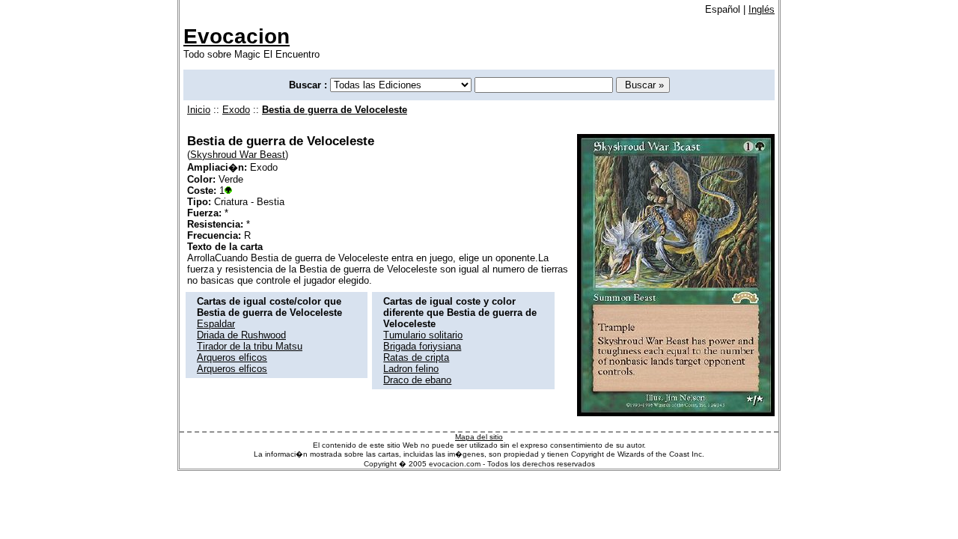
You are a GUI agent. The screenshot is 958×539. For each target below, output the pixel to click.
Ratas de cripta (416, 357)
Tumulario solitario (423, 335)
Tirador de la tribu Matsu (249, 346)
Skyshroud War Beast (237, 154)
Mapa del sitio (479, 437)
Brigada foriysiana (422, 346)
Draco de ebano (417, 380)
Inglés (761, 9)
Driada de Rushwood (241, 335)
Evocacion (236, 36)
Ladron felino (411, 368)
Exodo (236, 109)
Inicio (198, 109)
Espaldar (216, 323)
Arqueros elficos (232, 357)
